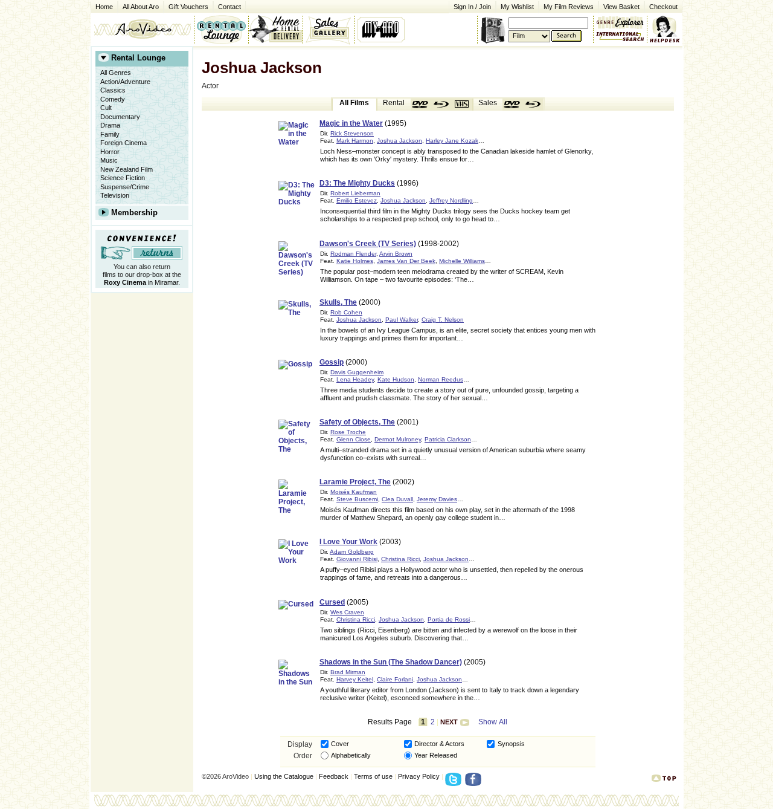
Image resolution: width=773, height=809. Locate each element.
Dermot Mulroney (397, 439)
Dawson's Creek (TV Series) (367, 243)
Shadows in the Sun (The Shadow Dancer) (390, 662)
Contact (227, 5)
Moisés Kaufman (353, 492)
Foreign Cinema (123, 142)
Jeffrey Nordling (451, 200)
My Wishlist (517, 6)
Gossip (331, 362)
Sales (487, 103)
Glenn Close (353, 439)
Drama (110, 125)
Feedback (333, 776)
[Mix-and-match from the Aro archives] (620, 21)
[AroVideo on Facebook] (475, 783)
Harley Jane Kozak (452, 140)
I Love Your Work (348, 542)
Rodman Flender (353, 253)
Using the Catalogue (283, 776)
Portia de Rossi (449, 619)
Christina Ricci (400, 559)
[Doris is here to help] (665, 29)
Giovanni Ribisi (356, 559)
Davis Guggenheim (356, 372)
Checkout (663, 6)
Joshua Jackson (399, 140)
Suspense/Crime (124, 186)
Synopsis (511, 743)
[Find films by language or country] (620, 37)
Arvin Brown (395, 253)
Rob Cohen (346, 312)
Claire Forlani (395, 679)
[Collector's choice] (329, 29)
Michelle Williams (462, 261)
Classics (113, 90)
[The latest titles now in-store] (221, 29)
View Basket (619, 5)
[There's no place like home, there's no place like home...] (142, 29)
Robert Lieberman (355, 193)
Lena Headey (355, 379)
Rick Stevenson (352, 133)
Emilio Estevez (356, 200)
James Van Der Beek (406, 261)
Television (114, 195)
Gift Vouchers (188, 6)
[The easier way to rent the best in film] (275, 29)
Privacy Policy (419, 776)
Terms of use (373, 776)
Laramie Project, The (355, 482)
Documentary (120, 116)
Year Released (435, 755)
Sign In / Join (472, 6)
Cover (340, 743)
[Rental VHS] (462, 105)
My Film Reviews (569, 6)
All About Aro (141, 6)
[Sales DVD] (512, 105)
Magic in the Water (351, 123)
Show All (492, 722)
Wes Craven (347, 612)
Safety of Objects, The (357, 422)
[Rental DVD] (421, 105)
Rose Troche (348, 432)
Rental (394, 103)
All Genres (115, 72)
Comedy (112, 99)
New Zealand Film (126, 169)
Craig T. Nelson (443, 319)
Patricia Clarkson (448, 439)
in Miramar (141, 282)
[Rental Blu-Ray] (441, 105)
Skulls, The (338, 302)
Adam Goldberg (352, 551)
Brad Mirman (347, 672)
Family (110, 134)
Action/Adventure (125, 81)
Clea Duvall (397, 499)
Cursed (332, 602)
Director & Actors (439, 743)
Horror (110, 151)
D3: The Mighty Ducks (357, 183)
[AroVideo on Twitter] (455, 783)
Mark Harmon (354, 140)
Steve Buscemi (357, 499)
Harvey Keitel (354, 679)
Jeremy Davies (437, 499)
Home (104, 6)
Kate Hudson (395, 379)
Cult (106, 107)
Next (449, 722)
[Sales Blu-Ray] (533, 105)
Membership (134, 212)
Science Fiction (122, 177)
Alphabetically (351, 755)
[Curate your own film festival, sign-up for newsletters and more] (382, 29)
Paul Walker (401, 319)
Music (109, 160)
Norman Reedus (440, 379)
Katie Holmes (354, 261)
